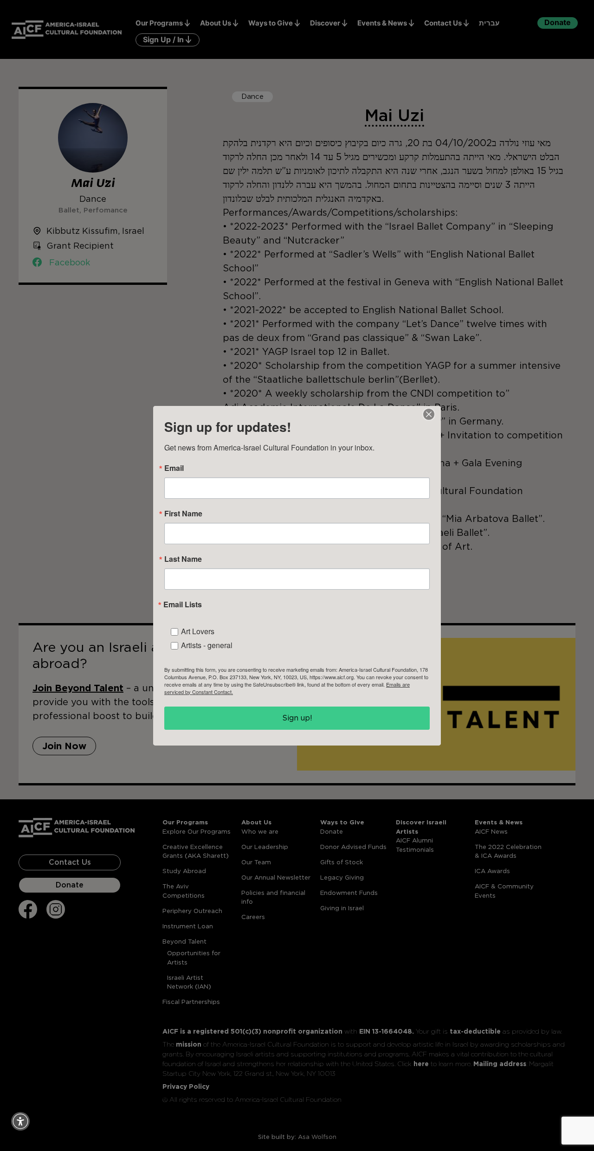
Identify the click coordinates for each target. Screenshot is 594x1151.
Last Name (183, 559)
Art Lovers (197, 631)
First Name (183, 513)
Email (174, 468)
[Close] (429, 414)
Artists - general (206, 645)
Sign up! (297, 718)
